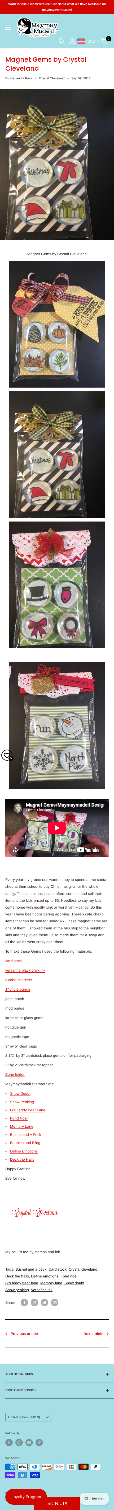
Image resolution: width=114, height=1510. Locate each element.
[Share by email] (54, 1302)
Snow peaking (17, 1290)
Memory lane (51, 1283)
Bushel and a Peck (18, 78)
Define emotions (44, 1276)
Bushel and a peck (30, 1269)
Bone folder (15, 1074)
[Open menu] (8, 28)
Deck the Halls (22, 1159)
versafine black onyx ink (25, 970)
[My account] (72, 41)
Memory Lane (21, 1126)
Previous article (24, 1333)
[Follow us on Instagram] (19, 1442)
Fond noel (68, 1276)
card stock (14, 961)
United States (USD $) (24, 1417)
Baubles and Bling (25, 1143)
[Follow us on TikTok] (39, 1442)
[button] (57, 1503)
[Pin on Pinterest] (34, 1302)
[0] (104, 41)
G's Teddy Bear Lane (27, 1110)
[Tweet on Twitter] (44, 1302)
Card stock (58, 1269)
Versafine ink (41, 1290)
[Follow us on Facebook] (9, 1442)
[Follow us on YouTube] (29, 1442)
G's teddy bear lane (21, 1283)
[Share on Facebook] (24, 1302)
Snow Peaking (22, 1102)
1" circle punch (17, 989)
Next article (93, 1333)
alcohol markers (18, 980)
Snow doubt (74, 1283)
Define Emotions (24, 1151)
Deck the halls (17, 1276)
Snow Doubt (20, 1093)
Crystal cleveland (83, 1269)
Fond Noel (19, 1118)
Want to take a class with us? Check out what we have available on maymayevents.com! (57, 7)
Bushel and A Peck (25, 1134)
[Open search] (62, 41)
